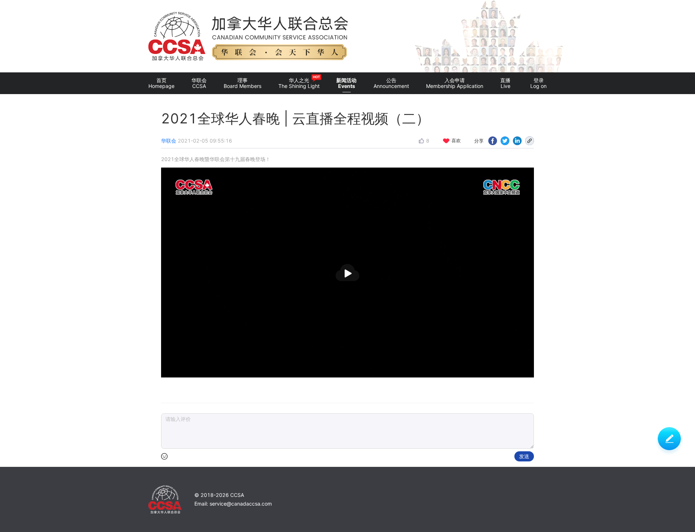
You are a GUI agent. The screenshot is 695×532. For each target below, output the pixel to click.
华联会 (199, 83)
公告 (391, 83)
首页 (161, 83)
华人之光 (299, 82)
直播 (505, 83)
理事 (242, 83)
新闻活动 (346, 83)
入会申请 (454, 83)
